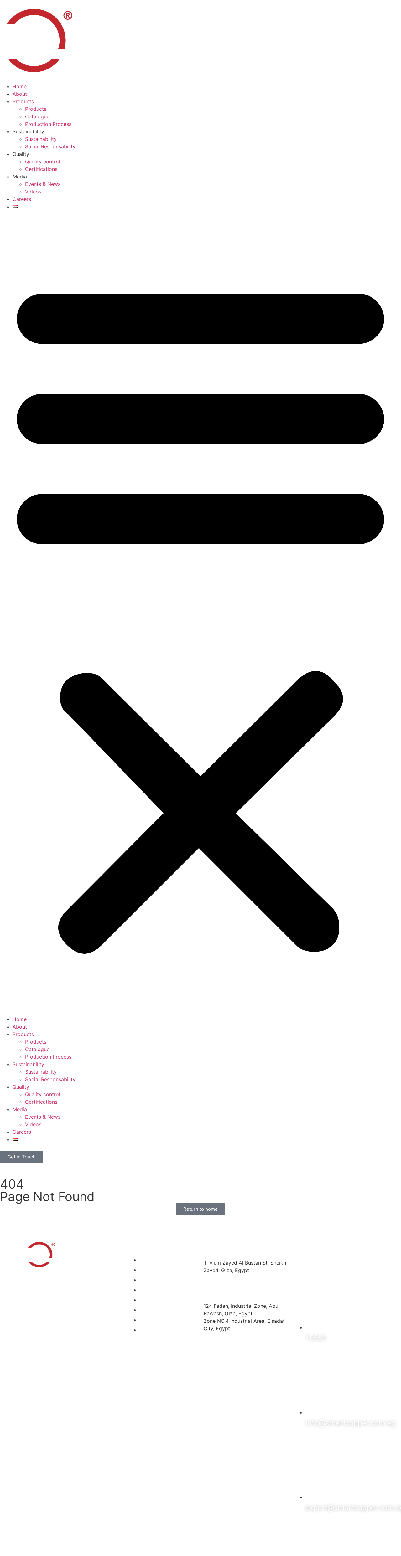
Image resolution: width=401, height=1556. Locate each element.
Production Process (48, 124)
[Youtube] (357, 1527)
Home (20, 86)
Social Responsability (50, 146)
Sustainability (41, 139)
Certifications (41, 169)
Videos (33, 191)
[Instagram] (319, 1527)
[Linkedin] (338, 1527)
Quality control (42, 161)
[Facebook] (301, 1527)
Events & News (42, 184)
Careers (22, 199)
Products (23, 101)
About (20, 94)
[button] (200, 612)
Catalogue (37, 116)
